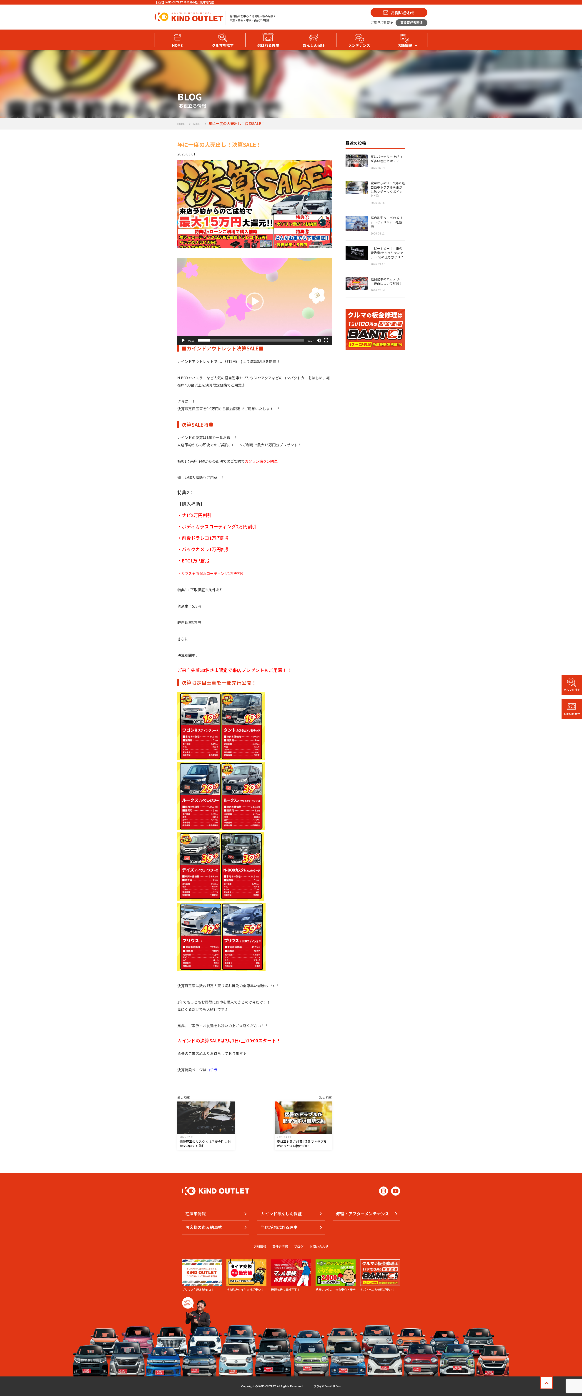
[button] (255, 301)
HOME (181, 124)
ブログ (299, 1246)
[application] (254, 301)
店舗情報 (259, 1246)
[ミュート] (318, 340)
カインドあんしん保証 (281, 1213)
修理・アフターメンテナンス (362, 1213)
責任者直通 (280, 1246)
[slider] (251, 340)
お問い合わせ (319, 1246)
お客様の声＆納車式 (203, 1227)
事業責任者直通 (411, 22)
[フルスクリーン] (326, 340)
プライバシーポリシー (327, 1386)
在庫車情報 (195, 1213)
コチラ (211, 1069)
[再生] (183, 340)
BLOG (196, 124)
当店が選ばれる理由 (279, 1227)
